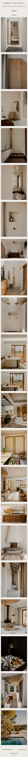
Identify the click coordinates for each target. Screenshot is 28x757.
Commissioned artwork (19, 6)
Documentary (4, 6)
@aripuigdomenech (14, 753)
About (25, 6)
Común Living (22, 749)
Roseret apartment (7, 749)
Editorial (9, 6)
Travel (13, 6)
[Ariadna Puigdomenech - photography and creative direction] (14, 3)
